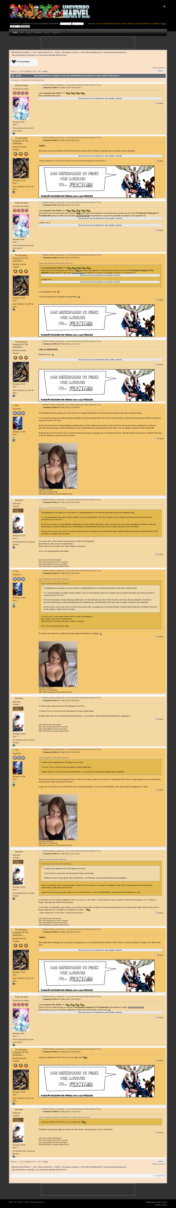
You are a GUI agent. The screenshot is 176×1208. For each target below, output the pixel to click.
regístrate (54, 24)
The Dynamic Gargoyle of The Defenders (20, 140)
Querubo (122, 52)
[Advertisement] (88, 42)
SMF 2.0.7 (13, 1202)
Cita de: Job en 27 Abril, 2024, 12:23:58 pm (52, 508)
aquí (164, 24)
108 (39, 71)
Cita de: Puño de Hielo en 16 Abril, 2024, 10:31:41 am (56, 263)
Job (16, 405)
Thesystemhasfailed (110, 52)
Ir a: (154, 1175)
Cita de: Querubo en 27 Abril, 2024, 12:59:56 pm (54, 757)
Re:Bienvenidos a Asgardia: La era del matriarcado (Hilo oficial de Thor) (71, 85)
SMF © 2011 (24, 1202)
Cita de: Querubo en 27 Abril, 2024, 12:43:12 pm (54, 579)
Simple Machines (37, 1202)
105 (31, 71)
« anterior (154, 68)
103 (24, 71)
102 (21, 71)
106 (34, 71)
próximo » (161, 68)
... (19, 71)
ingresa (43, 24)
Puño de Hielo (21, 85)
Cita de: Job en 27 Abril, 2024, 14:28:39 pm (52, 859)
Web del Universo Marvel (21, 52)
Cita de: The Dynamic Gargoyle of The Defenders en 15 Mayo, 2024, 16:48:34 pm (64, 1117)
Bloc (165, 1202)
